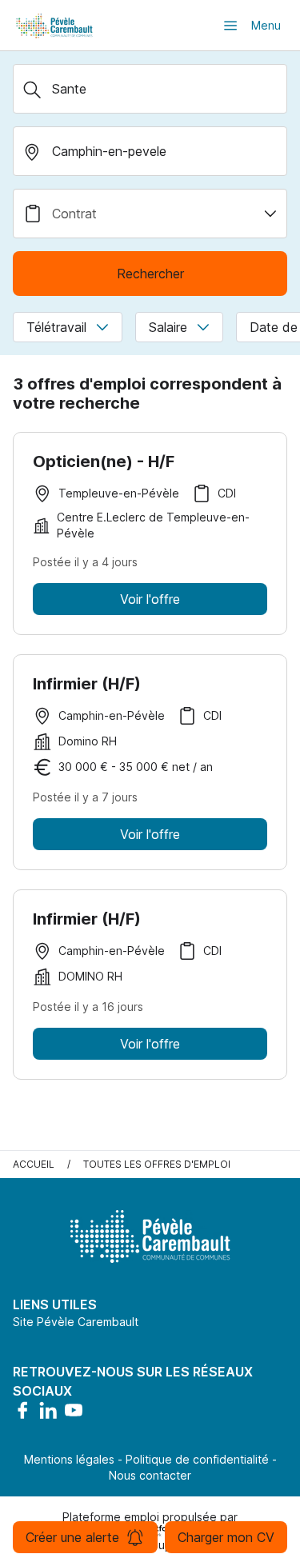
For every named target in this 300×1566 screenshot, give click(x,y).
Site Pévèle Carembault (75, 1321)
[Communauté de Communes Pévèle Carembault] (55, 25)
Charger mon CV (226, 1537)
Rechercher (150, 274)
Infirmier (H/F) (87, 683)
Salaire (168, 327)
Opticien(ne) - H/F (103, 461)
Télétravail (56, 327)
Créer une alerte (72, 1537)
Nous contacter (150, 1475)
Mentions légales (69, 1459)
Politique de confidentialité (197, 1459)
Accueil (33, 1164)
